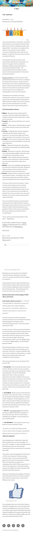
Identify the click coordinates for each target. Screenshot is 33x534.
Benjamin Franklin (7, 77)
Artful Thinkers (13, 2)
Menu (17, 8)
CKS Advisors (19, 226)
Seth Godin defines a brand (11, 301)
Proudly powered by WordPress (10, 530)
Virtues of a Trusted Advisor (12, 22)
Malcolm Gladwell (8, 436)
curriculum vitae (15, 410)
